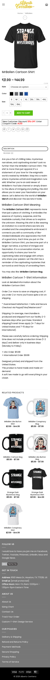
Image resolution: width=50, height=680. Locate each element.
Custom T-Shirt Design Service (17, 621)
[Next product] (25, 18)
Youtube (14, 554)
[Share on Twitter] (13, 129)
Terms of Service (10, 661)
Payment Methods (11, 646)
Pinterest (24, 554)
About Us (6, 601)
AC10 (19, 123)
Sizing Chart (8, 606)
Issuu (40, 554)
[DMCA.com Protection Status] (9, 563)
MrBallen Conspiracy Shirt (13, 529)
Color (4, 93)
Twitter (5, 554)
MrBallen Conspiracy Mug (37, 423)
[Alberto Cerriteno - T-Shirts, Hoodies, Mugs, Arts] (25, 4)
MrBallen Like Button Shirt (12, 423)
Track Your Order (10, 616)
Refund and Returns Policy (15, 641)
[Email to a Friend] (18, 129)
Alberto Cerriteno (28, 676)
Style (4, 87)
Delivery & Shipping (11, 636)
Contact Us (7, 611)
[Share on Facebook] (9, 129)
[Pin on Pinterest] (23, 129)
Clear (46, 83)
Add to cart (23, 113)
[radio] (11, 94)
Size (3, 102)
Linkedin (33, 554)
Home (20, 13)
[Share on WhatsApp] (4, 129)
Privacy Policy (9, 656)
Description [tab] (8, 149)
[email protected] (20, 580)
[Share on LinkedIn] (27, 129)
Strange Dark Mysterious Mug (13, 493)
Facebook (42, 551)
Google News (8, 557)
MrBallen (28, 13)
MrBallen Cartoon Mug (31, 271)
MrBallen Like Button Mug (37, 458)
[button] (3, 4)
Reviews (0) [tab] (8, 153)
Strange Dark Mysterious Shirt (37, 493)
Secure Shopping (10, 651)
